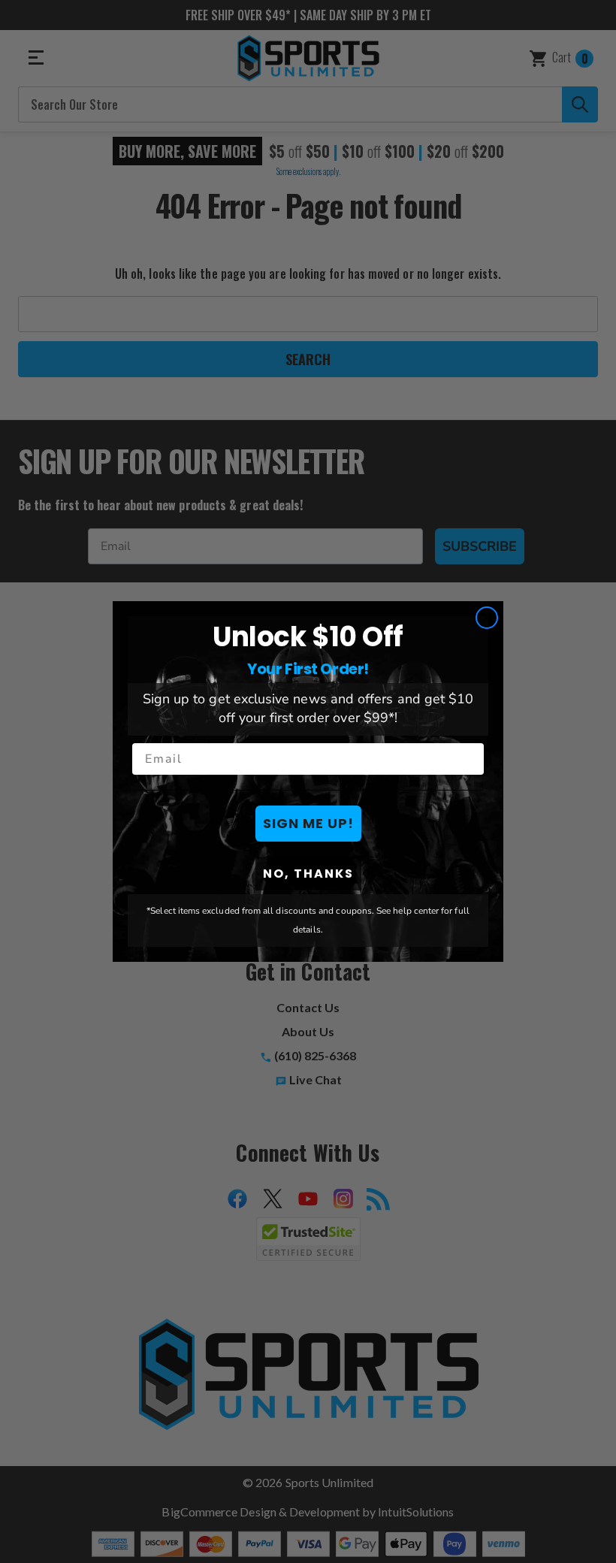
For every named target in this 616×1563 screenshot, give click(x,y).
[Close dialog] (487, 618)
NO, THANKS (308, 873)
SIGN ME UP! (308, 823)
